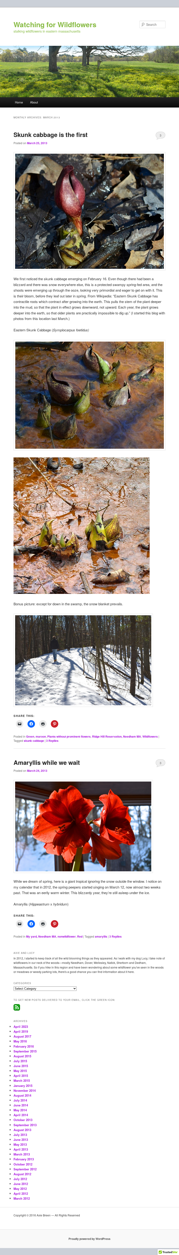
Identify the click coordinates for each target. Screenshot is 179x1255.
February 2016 (24, 1046)
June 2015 (21, 1066)
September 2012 (25, 1169)
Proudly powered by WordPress (89, 1239)
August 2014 (22, 1095)
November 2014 (25, 1090)
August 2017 (22, 1036)
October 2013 (23, 1120)
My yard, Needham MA (41, 936)
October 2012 (23, 1164)
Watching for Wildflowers (55, 24)
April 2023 (21, 1026)
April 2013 (21, 1149)
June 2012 (21, 1184)
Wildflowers (150, 736)
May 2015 (20, 1071)
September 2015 (25, 1051)
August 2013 (22, 1130)
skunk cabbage (34, 741)
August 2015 (22, 1056)
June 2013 (21, 1139)
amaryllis (101, 936)
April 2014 (21, 1115)
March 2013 (22, 1154)
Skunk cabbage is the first (51, 134)
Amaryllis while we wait (47, 762)
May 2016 (20, 1041)
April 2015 (21, 1075)
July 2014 (20, 1100)
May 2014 (20, 1110)
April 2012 (21, 1193)
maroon (41, 736)
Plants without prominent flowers (69, 736)
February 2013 (24, 1159)
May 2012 (20, 1188)
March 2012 (22, 1198)
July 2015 (20, 1061)
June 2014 (21, 1105)
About (34, 102)
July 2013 (20, 1134)
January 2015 (23, 1085)
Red (80, 936)
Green (30, 736)
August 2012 (22, 1174)
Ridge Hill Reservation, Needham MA (116, 736)
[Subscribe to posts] (17, 1009)
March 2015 (22, 1080)
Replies (52, 741)
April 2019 (21, 1031)
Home (19, 102)
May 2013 (20, 1144)
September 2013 (25, 1125)
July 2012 (20, 1179)
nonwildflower (67, 936)
